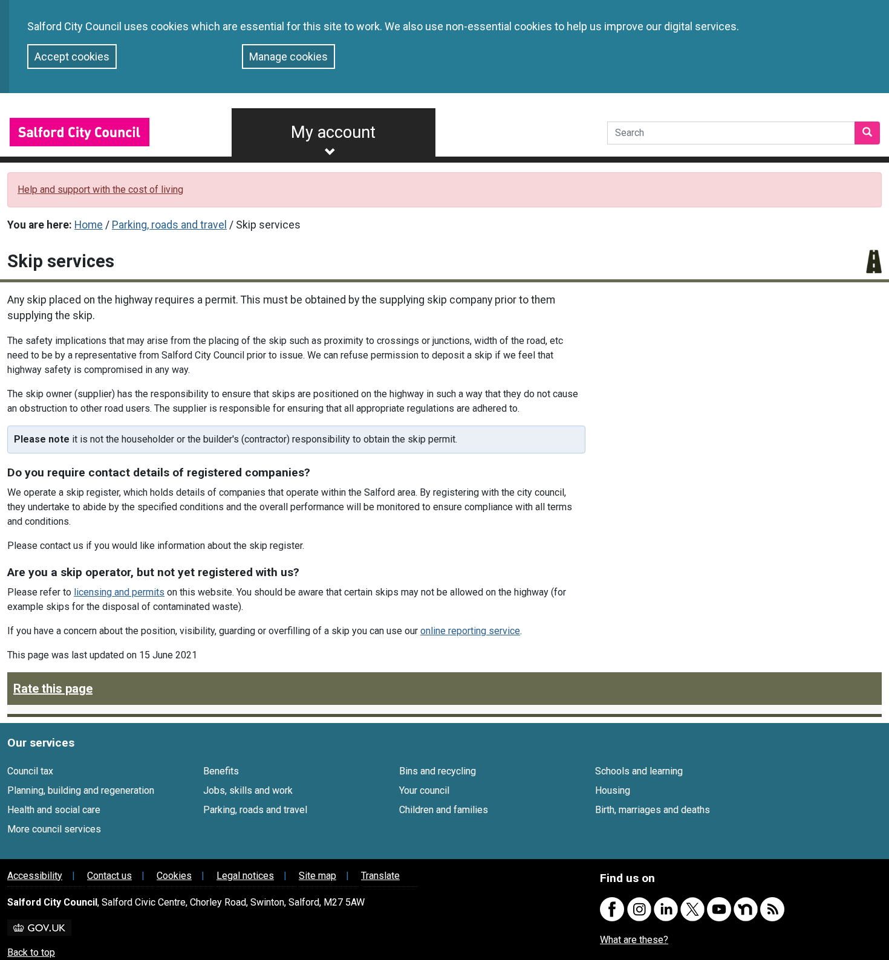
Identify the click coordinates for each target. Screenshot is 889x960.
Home (88, 225)
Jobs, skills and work (248, 790)
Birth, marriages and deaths (652, 810)
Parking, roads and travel (169, 225)
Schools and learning (639, 771)
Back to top (31, 952)
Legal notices (245, 875)
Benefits (221, 771)
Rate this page (53, 688)
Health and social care (53, 810)
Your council (424, 790)
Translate (380, 875)
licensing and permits (119, 592)
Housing (612, 790)
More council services (54, 829)
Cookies (174, 875)
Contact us (109, 875)
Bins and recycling (437, 771)
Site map (317, 875)
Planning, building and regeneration (80, 790)
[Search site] (867, 133)
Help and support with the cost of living (100, 189)
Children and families (443, 810)
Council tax (30, 771)
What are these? (634, 939)
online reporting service (470, 631)
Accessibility (34, 875)
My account (333, 132)
